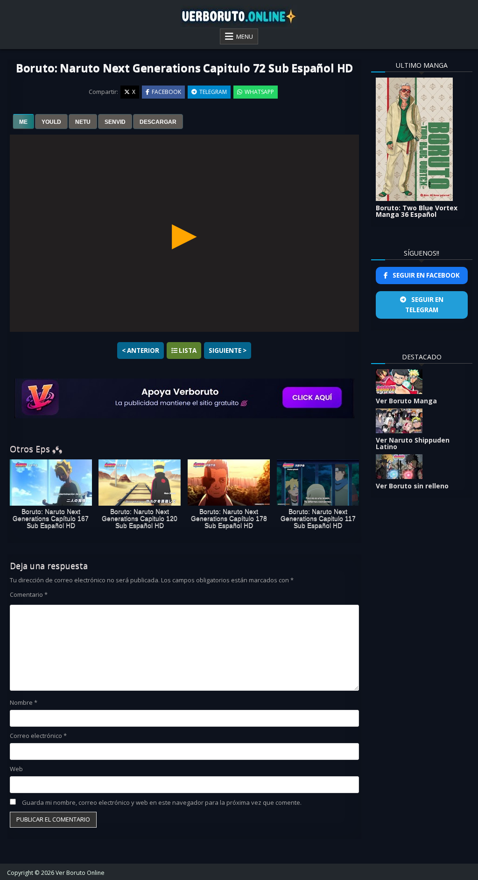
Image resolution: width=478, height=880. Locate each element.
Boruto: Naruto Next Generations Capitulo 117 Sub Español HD (318, 518)
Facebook (166, 92)
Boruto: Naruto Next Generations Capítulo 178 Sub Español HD (229, 518)
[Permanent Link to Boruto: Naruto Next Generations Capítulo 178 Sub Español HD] (229, 482)
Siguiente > (227, 350)
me (23, 122)
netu (83, 122)
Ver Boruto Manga (406, 400)
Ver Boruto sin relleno (412, 485)
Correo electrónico (38, 735)
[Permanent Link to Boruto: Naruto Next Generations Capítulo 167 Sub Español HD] (51, 482)
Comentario (29, 594)
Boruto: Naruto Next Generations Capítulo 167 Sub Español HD (51, 518)
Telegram (213, 92)
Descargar (158, 122)
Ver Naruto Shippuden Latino (413, 443)
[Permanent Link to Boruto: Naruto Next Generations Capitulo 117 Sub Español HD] (318, 482)
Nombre (23, 702)
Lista (187, 350)
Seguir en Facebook (425, 275)
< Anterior (140, 350)
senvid (115, 122)
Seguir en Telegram (424, 304)
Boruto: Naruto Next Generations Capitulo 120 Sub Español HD (139, 518)
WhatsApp (259, 92)
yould (51, 122)
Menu (244, 36)
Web (16, 769)
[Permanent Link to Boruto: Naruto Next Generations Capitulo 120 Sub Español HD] (139, 482)
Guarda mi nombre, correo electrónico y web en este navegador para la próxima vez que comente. (162, 802)
